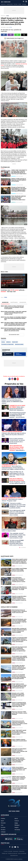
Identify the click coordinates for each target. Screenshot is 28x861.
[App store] (9, 839)
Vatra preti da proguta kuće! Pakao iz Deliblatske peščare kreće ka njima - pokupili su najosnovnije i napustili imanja (19, 649)
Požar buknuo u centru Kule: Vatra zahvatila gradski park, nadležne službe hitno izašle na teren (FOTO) (19, 787)
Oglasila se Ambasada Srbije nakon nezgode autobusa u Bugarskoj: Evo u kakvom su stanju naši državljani (19, 639)
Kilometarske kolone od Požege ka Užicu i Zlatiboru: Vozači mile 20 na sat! (19, 611)
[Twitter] (15, 379)
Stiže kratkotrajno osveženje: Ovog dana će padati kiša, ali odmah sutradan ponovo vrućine (18, 579)
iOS (11, 290)
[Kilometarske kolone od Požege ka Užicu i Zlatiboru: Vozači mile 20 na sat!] (6, 613)
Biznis (16, 818)
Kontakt (10, 851)
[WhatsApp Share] (17, 35)
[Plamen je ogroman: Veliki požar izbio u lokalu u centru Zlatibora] (6, 715)
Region (17, 827)
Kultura (17, 821)
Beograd (13, 176)
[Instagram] (12, 379)
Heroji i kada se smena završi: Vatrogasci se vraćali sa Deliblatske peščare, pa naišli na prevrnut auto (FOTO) (19, 686)
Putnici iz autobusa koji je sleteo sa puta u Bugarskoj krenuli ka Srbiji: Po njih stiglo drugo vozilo (19, 704)
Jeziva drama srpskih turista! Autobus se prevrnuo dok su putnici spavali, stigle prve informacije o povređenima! (19, 561)
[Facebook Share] (4, 35)
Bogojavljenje (19, 344)
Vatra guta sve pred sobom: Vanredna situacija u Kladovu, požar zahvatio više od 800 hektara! (19, 750)
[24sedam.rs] (5, 2)
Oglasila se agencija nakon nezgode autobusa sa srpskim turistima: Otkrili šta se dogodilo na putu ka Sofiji (19, 598)
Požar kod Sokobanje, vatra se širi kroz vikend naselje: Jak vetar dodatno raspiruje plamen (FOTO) (19, 621)
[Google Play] (18, 839)
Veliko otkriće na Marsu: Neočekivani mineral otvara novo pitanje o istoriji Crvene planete (14, 307)
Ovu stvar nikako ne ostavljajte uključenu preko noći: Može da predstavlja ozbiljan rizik (15, 318)
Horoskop (17, 829)
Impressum (15, 851)
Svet (2, 825)
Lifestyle (3, 832)
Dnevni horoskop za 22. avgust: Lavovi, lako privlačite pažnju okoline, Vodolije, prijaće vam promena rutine (14, 329)
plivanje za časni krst (7, 344)
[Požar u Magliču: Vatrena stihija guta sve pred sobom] (6, 743)
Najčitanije (14, 302)
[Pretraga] (23, 1)
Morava (8, 342)
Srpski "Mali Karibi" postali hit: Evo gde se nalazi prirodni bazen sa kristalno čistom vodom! (19, 732)
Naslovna (3, 15)
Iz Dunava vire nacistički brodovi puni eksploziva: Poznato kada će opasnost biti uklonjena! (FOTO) (19, 676)
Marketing (21, 851)
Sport (19, 4)
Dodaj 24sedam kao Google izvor (15, 38)
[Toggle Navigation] (26, 1)
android (16, 290)
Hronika (3, 827)
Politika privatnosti (12, 853)
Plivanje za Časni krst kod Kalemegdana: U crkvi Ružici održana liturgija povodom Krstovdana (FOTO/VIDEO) (18, 189)
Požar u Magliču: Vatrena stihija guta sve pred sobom (19, 740)
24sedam (3, 292)
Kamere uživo (9, 4)
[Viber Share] (11, 35)
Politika (16, 4)
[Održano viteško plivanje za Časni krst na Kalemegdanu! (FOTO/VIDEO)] (6, 181)
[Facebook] (10, 379)
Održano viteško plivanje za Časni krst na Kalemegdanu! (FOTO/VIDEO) (18, 180)
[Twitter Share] (24, 35)
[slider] (13, 284)
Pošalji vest (4, 853)
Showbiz (24, 4)
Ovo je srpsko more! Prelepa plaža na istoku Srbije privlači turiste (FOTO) (19, 570)
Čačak (3, 342)
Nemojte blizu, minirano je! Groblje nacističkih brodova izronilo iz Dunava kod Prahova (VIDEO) (19, 630)
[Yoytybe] (15, 847)
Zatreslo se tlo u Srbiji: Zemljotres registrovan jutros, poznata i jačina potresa (18, 695)
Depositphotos (14, 855)
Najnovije (3, 4)
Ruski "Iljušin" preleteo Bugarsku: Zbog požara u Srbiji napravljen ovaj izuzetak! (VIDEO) (18, 760)
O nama (6, 851)
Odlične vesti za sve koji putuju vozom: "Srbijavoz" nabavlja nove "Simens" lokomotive (19, 778)
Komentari (23, 302)
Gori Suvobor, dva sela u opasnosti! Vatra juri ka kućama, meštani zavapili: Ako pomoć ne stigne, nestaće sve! (19, 667)
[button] (13, 281)
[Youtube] (18, 379)
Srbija (7, 15)
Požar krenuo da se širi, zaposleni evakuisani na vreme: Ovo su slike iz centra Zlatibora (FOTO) (19, 723)
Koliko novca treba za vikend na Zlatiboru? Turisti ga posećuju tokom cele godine (19, 769)
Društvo (13, 202)
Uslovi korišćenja (22, 853)
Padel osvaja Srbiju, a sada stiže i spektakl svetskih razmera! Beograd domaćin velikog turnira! (15, 313)
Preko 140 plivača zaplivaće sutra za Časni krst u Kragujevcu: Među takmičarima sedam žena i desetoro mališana (18, 198)
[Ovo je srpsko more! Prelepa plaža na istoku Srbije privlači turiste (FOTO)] (6, 572)
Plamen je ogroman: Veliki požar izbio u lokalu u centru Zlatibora (19, 713)
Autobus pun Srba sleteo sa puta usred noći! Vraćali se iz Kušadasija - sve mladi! (19, 588)
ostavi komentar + (19, 354)
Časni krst (15, 342)
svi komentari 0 (7, 354)
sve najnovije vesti (14, 334)
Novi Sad (17, 832)
